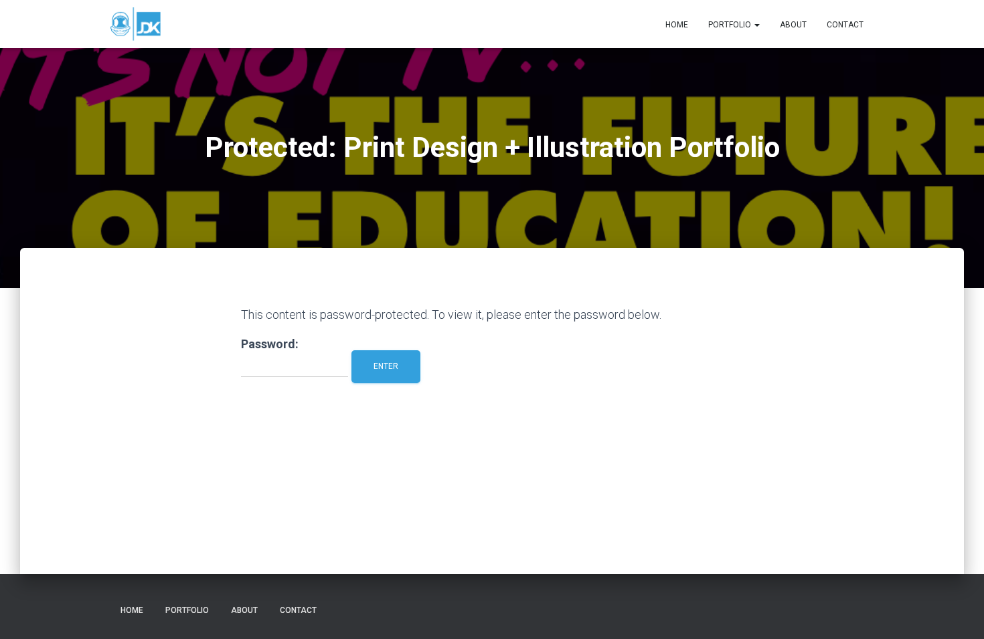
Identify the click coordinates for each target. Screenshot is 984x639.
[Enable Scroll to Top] (957, 612)
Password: (270, 344)
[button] (756, 24)
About (793, 24)
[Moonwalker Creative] (135, 24)
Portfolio (730, 24)
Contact (845, 24)
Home (676, 24)
